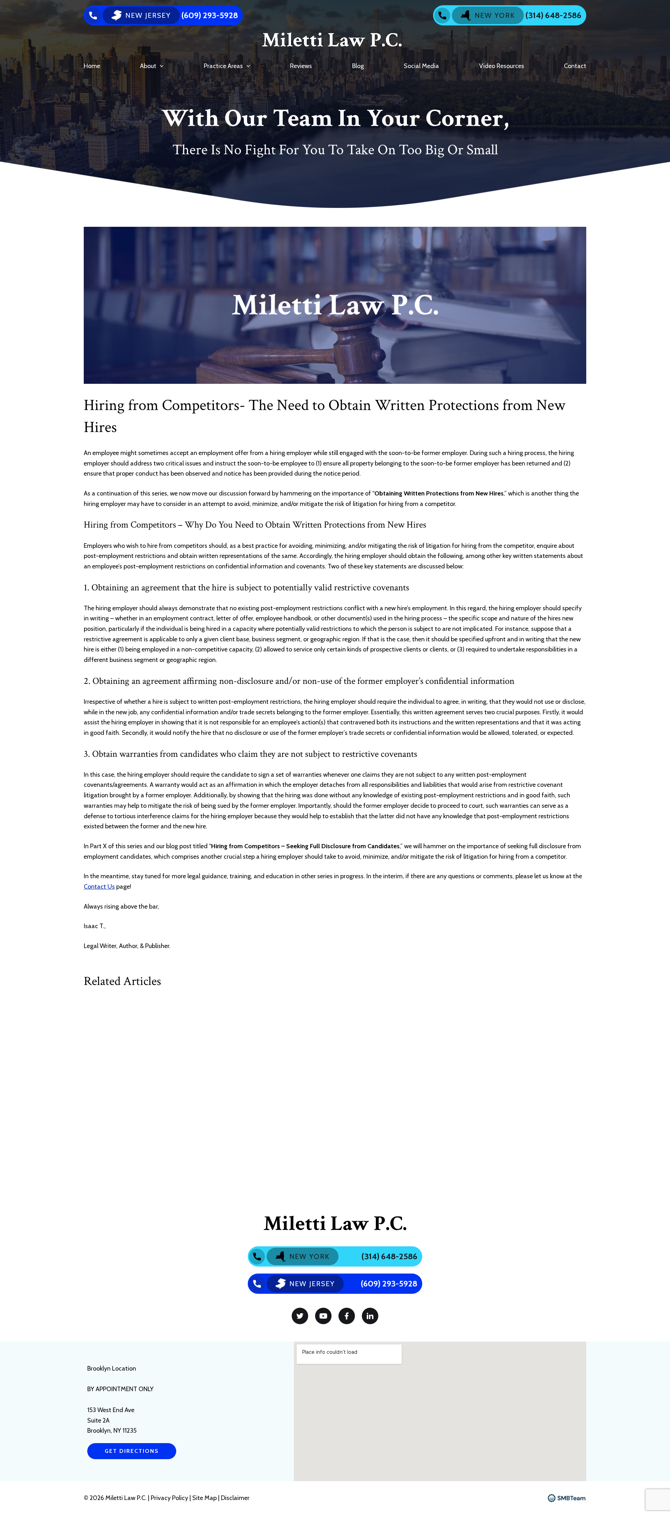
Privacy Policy (170, 1498)
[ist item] (300, 1316)
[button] (160, 65)
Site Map (204, 1498)
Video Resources (501, 66)
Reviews (301, 66)
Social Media (421, 66)
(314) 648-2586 (553, 15)
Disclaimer (235, 1498)
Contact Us (99, 886)
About (148, 66)
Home (92, 66)
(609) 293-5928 (209, 15)
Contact (575, 66)
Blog (358, 66)
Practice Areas (223, 66)
